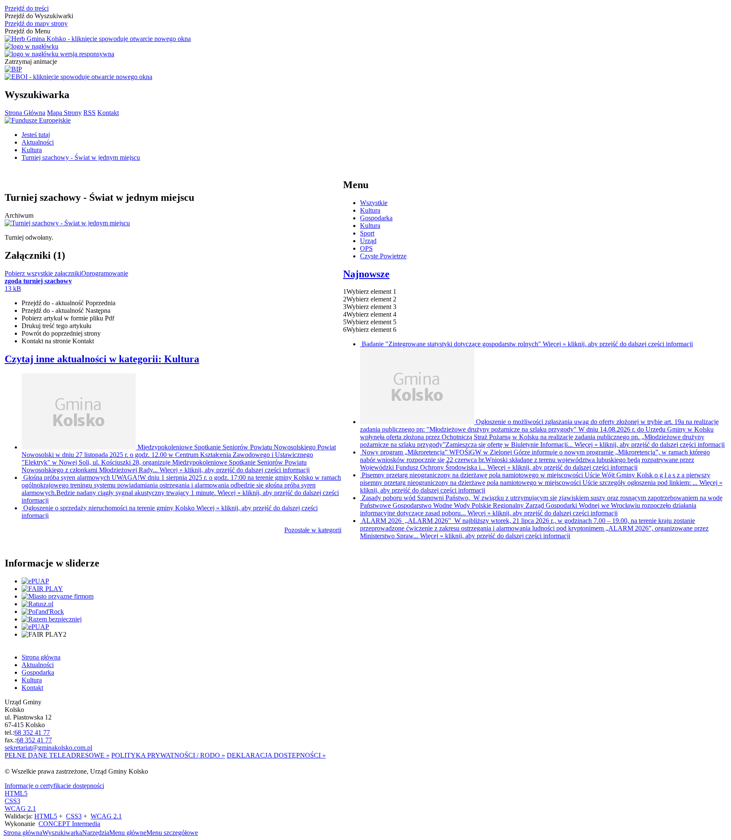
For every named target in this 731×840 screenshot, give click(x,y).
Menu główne (127, 832)
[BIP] (13, 69)
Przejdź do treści (27, 8)
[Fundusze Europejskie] (38, 120)
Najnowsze (366, 273)
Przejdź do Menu (27, 31)
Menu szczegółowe (172, 832)
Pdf (68, 318)
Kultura (370, 210)
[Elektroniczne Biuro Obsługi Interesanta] (78, 77)
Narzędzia (95, 832)
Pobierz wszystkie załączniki (43, 273)
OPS (366, 248)
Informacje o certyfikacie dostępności (54, 785)
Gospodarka (376, 218)
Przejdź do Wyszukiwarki (39, 15)
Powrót (61, 333)
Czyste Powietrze (383, 256)
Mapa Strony (64, 112)
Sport (367, 233)
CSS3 (12, 800)
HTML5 (16, 793)
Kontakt (108, 112)
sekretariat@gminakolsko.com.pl (48, 747)
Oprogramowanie (104, 273)
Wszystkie (373, 202)
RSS (89, 112)
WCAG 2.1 (20, 808)
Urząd (368, 240)
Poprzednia (68, 302)
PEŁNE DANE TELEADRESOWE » (57, 755)
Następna (66, 310)
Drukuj (56, 325)
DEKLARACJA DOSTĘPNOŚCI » (276, 755)
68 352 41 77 (32, 732)
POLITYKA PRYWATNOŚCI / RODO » (168, 755)
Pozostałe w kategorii (312, 530)
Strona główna (22, 832)
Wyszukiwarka (62, 832)
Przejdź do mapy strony (36, 23)
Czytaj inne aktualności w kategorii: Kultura (102, 358)
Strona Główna (25, 112)
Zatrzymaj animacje (31, 61)
